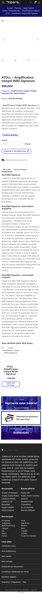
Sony (23, 528)
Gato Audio (25, 523)
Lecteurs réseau (9, 499)
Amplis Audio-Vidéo (10, 496)
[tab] (6, 169)
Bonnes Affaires (28, 510)
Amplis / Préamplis (10, 493)
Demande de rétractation (12, 567)
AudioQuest (6, 523)
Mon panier (6, 556)
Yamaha (24, 533)
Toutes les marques (28, 536)
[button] (4, 39)
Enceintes (6, 504)
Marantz (24, 526)
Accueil (9, 8)
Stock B (24, 499)
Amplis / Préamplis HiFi (11, 11)
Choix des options (10, 384)
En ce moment (27, 507)
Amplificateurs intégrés (31, 11)
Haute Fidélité (28, 8)
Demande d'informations (15, 151)
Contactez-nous (9, 546)
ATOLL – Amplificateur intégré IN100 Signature (11, 370)
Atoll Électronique (16, 98)
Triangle (24, 531)
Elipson (4, 536)
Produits (18, 8)
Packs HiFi (25, 493)
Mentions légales (9, 577)
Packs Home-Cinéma (30, 496)
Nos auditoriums (9, 551)
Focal (23, 521)
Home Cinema (8, 510)
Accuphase (6, 521)
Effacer (28, 144)
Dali (3, 531)
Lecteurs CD (7, 501)
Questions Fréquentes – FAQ (14, 582)
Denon (4, 533)
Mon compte (7, 561)
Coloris (4, 140)
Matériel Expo (27, 501)
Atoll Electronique (8, 526)
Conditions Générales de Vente (15, 572)
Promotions (26, 504)
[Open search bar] (31, 2)
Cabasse (5, 528)
